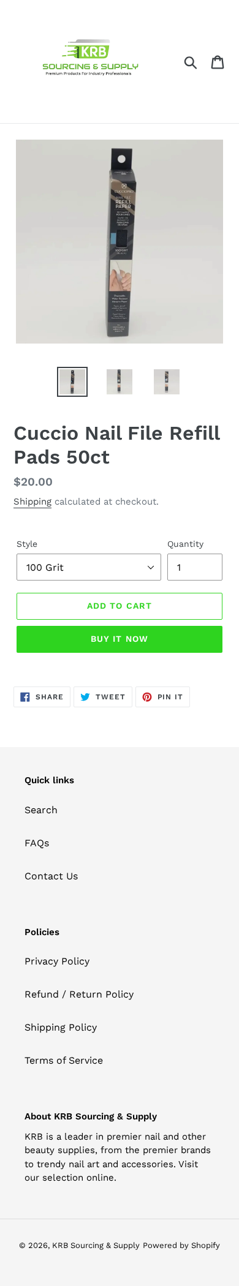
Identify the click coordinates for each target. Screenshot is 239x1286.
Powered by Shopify (181, 1245)
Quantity (185, 544)
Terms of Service (64, 1060)
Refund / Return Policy (79, 994)
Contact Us (51, 876)
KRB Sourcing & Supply (96, 1245)
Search (41, 810)
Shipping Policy (61, 1027)
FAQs (37, 843)
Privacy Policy (57, 961)
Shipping (32, 501)
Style (27, 544)
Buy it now (119, 639)
